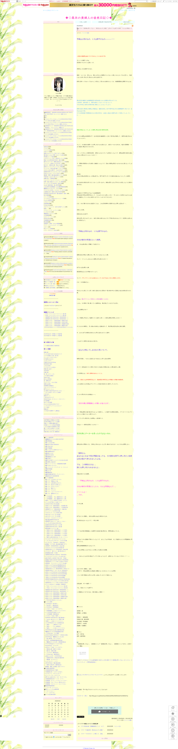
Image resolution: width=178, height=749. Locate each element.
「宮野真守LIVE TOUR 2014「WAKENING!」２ (56, 319)
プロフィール (54, 10)
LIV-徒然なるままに (49, 359)
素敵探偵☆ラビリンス (49, 213)
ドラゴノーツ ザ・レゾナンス (51, 210)
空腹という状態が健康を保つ (51, 423)
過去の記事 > (127, 22)
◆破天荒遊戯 (49, 469)
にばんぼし (46, 394)
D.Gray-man (47, 205)
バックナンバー (58, 722)
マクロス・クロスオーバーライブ (54, 518)
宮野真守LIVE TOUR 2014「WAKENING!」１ (57, 589)
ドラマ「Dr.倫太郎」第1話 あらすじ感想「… (93, 730)
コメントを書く (128, 720)
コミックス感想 (48, 197)
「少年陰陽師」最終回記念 (52, 614)
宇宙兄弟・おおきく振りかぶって (52, 176)
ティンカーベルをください (50, 357)
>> (155, 1)
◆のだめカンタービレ (51, 465)
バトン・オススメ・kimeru (50, 230)
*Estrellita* (46, 370)
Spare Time (47, 377)
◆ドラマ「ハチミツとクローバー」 (54, 491)
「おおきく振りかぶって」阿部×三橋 (55, 619)
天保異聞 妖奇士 (48, 220)
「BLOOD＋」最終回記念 (52, 605)
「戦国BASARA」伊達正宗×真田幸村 (55, 657)
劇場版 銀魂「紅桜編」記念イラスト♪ (55, 666)
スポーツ (46, 227)
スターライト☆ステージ (50, 387)
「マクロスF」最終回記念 (52, 652)
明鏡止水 (46, 409)
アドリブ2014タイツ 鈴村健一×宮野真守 (56, 584)
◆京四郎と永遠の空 (51, 462)
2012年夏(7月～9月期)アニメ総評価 (53, 335)
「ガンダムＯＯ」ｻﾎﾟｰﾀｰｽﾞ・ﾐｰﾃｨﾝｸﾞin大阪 (56, 540)
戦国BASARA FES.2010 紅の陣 (54, 525)
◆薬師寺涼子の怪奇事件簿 (52, 476)
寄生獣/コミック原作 (49, 156)
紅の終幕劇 (46, 400)
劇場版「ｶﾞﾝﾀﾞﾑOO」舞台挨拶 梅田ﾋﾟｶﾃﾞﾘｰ (56, 544)
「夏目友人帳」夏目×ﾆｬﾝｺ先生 (53, 649)
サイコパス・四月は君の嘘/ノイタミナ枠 (54, 168)
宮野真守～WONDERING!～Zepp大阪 (55, 546)
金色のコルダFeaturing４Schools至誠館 (56, 575)
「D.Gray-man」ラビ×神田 (52, 633)
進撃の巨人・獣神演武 (49, 178)
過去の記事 (173, 721)
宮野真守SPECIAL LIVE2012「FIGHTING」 (56, 554)
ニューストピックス (58, 417)
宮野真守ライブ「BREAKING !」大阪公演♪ (56, 509)
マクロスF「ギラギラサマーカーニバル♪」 (56, 539)
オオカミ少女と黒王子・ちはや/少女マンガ (54, 170)
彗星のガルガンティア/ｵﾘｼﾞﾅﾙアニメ (53, 153)
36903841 (130, 8)
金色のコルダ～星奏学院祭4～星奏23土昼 (56, 593)
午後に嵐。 (46, 372)
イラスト (46, 148)
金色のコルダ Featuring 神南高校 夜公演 (56, 567)
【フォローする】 (123, 10)
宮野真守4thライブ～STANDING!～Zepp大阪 (57, 549)
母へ (46, 115)
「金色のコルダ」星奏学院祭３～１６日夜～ (57, 535)
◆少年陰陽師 (49, 448)
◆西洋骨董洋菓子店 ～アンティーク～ (55, 474)
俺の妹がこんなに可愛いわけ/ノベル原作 (54, 155)
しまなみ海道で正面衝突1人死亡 (52, 426)
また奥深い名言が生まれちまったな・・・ (54, 390)
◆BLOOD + (48, 458)
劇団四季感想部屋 (50, 685)
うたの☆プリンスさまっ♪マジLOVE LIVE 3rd (57, 580)
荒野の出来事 (47, 384)
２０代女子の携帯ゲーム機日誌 (51, 410)
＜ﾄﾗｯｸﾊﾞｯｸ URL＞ (82, 696)
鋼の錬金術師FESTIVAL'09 (52, 519)
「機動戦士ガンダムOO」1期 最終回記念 (56, 642)
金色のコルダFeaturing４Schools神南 (55, 577)
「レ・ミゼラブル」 (51, 692)
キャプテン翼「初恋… (50, 283)
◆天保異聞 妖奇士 (50, 451)
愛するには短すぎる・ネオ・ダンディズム (56, 677)
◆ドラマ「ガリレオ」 (51, 490)
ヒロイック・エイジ (49, 217)
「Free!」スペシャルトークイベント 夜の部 (55, 315)
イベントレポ (49, 495)
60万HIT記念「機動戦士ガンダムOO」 (55, 636)
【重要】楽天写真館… (50, 287)
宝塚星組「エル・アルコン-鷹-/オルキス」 (56, 682)
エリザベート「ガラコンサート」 (54, 673)
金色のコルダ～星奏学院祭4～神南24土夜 (56, 598)
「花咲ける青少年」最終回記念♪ (54, 664)
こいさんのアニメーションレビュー (53, 405)
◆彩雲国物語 (49, 441)
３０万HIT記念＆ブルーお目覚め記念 (55, 622)
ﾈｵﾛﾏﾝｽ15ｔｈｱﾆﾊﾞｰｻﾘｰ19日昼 (53, 514)
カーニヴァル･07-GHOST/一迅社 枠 (53, 183)
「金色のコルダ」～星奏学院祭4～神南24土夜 (55, 325)
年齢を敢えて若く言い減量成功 (51, 431)
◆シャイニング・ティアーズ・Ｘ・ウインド (57, 467)
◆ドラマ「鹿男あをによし (52, 493)
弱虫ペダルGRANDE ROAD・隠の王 (53, 160)
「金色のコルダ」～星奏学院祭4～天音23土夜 (55, 322)
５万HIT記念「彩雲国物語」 (53, 607)
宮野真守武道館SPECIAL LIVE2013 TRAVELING (58, 579)
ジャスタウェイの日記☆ (50, 367)
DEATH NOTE (47, 218)
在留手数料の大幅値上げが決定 (51, 420)
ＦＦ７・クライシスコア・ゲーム (52, 225)
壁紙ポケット (47, 395)
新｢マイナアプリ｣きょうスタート (52, 430)
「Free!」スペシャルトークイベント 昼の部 (55, 314)
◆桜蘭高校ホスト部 (51, 456)
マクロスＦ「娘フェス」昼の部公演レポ (56, 551)
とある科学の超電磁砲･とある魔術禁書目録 (55, 186)
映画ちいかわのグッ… (50, 285)
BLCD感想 (46, 195)
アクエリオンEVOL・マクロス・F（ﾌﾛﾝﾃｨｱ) (55, 190)
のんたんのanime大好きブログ (51, 404)
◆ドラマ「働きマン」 (51, 488)
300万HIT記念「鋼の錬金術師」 (53, 663)
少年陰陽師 (46, 215)
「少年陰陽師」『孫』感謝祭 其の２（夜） (56, 498)
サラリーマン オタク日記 (50, 382)
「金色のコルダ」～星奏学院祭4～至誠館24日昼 (56, 324)
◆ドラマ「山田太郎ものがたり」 (54, 483)
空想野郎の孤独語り (49, 385)
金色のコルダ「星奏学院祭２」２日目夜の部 (57, 507)
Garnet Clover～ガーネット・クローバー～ (54, 399)
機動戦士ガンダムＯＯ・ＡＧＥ (51, 188)
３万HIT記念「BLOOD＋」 (52, 603)
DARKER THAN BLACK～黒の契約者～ (55, 617)
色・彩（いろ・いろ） (49, 374)
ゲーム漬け (46, 407)
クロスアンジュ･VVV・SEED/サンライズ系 (55, 158)
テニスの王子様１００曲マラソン (54, 502)
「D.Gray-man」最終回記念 (52, 654)
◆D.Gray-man (49, 446)
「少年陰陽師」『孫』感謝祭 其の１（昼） (56, 497)
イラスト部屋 (49, 601)
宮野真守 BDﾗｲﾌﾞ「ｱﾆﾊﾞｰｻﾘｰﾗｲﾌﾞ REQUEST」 (57, 570)
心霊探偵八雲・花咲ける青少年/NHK (53, 191)
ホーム (45, 10)
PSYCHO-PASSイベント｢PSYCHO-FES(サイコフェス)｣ (58, 327)
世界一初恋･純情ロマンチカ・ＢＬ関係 (53, 181)
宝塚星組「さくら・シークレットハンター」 (57, 680)
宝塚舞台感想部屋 (50, 668)
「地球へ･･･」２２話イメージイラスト (55, 628)
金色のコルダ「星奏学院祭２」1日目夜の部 (56, 505)
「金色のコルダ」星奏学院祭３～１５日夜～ (57, 532)
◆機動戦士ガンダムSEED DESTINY (55, 439)
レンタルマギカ (48, 212)
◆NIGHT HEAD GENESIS (52, 444)
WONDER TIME (48, 364)
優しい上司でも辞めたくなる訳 (51, 428)
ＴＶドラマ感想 (48, 150)
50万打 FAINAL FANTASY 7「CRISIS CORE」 (57, 635)
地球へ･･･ (46, 208)
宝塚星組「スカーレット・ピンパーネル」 (56, 684)
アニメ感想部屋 (49, 437)
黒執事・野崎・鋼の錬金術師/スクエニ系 (54, 175)
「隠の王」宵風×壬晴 (51, 650)
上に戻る (173, 738)
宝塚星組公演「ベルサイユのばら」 (54, 671)
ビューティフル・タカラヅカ (53, 675)
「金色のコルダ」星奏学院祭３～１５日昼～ (57, 530)
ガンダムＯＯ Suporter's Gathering (55, 542)
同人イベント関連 (48, 228)
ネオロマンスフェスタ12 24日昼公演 (55, 547)
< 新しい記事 (83, 22)
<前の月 (52, 719)
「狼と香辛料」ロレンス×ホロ (53, 638)
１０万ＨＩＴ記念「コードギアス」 (54, 609)
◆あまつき (48, 470)
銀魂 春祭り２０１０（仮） (52, 528)
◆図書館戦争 (49, 472)
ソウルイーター (48, 202)
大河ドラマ (46, 151)
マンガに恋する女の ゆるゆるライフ (53, 354)
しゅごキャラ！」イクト (52, 661)
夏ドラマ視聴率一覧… (50, 281)
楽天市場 (175, 1)
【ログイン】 (131, 10)
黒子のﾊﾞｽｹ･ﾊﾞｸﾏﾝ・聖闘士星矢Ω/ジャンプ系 (55, 161)
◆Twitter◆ (52, 295)
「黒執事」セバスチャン (52, 659)
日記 (49, 10)
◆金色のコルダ (49, 453)
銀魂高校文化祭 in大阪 (52, 553)
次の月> (64, 719)
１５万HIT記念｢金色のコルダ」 (53, 612)
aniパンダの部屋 (48, 402)
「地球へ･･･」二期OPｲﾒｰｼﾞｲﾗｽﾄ (54, 624)
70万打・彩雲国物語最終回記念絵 (54, 640)
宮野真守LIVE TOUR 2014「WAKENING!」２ (57, 591)
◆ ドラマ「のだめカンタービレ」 (54, 479)
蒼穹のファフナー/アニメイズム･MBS (53, 166)
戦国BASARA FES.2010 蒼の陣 (54, 526)
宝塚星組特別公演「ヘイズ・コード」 (55, 678)
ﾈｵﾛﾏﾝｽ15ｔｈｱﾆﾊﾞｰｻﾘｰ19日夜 (53, 516)
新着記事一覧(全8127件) (105, 22)
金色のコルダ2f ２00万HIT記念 (54, 656)
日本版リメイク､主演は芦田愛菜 (52, 425)
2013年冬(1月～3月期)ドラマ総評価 (53, 334)
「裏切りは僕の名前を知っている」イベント (57, 537)
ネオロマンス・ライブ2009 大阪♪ (54, 512)
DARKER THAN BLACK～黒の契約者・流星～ (55, 193)
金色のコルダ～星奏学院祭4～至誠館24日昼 (56, 596)
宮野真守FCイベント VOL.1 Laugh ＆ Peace (57, 561)
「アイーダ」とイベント (52, 687)
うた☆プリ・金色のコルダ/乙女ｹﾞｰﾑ (53, 163)
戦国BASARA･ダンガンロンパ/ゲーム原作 (54, 171)
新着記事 (173, 733)
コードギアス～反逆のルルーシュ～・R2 (54, 198)
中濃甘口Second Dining (50, 362)
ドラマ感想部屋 (49, 477)
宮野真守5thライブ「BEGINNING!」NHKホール (57, 568)
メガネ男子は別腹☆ (49, 375)
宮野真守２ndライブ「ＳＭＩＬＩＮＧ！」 (56, 521)
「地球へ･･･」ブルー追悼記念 (53, 626)
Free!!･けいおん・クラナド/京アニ (52, 173)
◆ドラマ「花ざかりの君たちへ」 (54, 484)
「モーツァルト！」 (51, 691)
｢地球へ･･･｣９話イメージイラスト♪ (54, 621)
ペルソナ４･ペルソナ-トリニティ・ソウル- (54, 180)
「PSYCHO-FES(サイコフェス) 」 (54, 600)
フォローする (172, 716)
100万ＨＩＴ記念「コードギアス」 (54, 647)
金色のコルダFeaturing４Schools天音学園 (56, 574)
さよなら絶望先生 (48, 200)
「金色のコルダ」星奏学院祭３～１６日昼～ (57, 533)
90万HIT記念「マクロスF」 (52, 645)
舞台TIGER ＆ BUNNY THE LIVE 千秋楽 (56, 558)
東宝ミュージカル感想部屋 (52, 689)
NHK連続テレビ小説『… (51, 280)
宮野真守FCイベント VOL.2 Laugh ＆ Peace (57, 582)
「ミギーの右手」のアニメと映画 (52, 392)
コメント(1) (117, 726)
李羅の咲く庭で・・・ (49, 369)
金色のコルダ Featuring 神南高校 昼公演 (56, 565)
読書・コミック (22, 1)
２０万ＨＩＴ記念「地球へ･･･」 (54, 615)
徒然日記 (46, 146)
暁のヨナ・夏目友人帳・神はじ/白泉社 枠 (54, 165)
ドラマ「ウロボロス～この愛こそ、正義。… (93, 733)
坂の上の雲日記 (48, 379)
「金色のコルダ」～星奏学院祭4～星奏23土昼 (55, 320)
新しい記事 (173, 727)
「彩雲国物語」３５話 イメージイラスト (56, 610)
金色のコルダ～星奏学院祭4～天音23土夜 (56, 595)
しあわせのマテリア (49, 397)
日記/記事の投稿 (58, 109)
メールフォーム (52, 305)
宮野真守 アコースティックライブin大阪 (56, 563)
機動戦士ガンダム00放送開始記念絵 (55, 631)
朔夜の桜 (46, 352)
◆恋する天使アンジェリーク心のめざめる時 (57, 460)
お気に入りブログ (58, 277)
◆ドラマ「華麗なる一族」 (52, 481)
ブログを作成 (168, 1)
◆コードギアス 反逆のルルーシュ (54, 449)
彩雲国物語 (46, 203)
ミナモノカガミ (48, 360)
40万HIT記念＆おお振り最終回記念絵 (55, 630)
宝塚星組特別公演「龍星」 (52, 670)
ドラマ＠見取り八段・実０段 (51, 355)
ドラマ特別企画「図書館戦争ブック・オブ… (93, 726)
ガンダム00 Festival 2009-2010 (53, 523)
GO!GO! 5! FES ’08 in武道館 (52, 504)
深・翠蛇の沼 (47, 380)
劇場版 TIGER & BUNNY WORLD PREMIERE (57, 560)
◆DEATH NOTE (50, 455)
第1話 (78, 683)
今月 (58, 719)
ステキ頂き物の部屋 (51, 694)
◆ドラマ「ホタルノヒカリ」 (53, 486)
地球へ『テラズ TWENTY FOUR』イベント (56, 500)
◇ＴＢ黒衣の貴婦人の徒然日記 (51, 345)
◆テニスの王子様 (50, 442)
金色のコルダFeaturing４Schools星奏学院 (56, 572)
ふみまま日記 (47, 365)
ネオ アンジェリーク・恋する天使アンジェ (54, 207)
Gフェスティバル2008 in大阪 (53, 511)
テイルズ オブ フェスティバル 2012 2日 (55, 556)
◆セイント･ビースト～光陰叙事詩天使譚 (56, 463)
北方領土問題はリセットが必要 (51, 421)
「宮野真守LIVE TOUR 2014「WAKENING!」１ (56, 317)
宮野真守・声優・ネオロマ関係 (51, 223)
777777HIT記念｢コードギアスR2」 (54, 643)
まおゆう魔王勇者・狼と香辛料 (51, 185)
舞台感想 (46, 222)
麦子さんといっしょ (49, 389)
